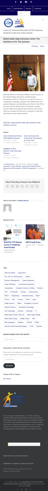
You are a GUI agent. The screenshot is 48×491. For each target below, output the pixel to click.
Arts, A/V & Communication (13, 276)
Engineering (7, 168)
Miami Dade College (33, 315)
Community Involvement (26, 284)
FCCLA (7, 299)
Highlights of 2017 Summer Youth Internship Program (12, 151)
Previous (35, 46)
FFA (13, 299)
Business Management (12, 280)
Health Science (9, 303)
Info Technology (10, 311)
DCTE (28, 486)
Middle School (24, 318)
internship (29, 311)
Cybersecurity (33, 292)
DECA (7, 296)
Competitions (9, 288)
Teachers (39, 326)
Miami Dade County (11, 318)
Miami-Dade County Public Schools (15, 456)
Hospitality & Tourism (31, 303)
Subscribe (9, 365)
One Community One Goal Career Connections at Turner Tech (33, 138)
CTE (6, 292)
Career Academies (28, 280)
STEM (37, 322)
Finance (20, 299)
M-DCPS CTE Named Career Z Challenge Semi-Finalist (12, 244)
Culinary (23, 292)
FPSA (28, 299)
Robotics (21, 322)
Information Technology (26, 307)
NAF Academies (16, 168)
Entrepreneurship (27, 296)
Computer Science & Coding (25, 288)
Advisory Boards (10, 273)
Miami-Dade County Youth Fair (14, 315)
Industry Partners (10, 307)
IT (36, 311)
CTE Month (14, 292)
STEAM (24, 168)
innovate (20, 311)
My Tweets (7, 379)
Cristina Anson (9, 164)
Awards (27, 276)
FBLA (38, 296)
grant (34, 299)
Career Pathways (16, 166)
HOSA (19, 303)
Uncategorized (31, 168)
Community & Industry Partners (31, 166)
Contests (40, 288)
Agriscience (22, 273)
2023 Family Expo (32, 242)
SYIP (31, 326)
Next (42, 46)
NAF (33, 318)
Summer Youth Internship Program (16, 326)
